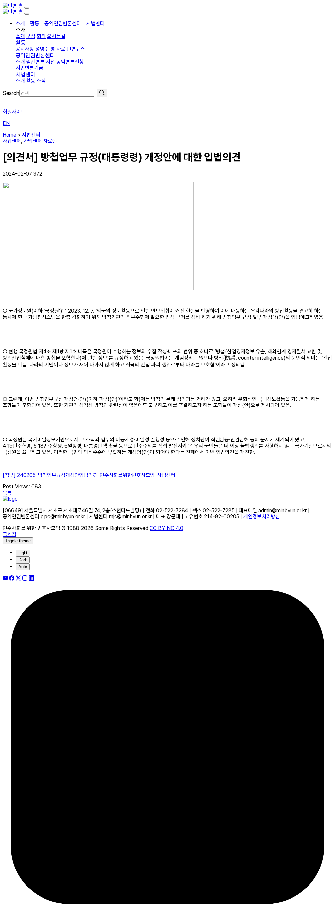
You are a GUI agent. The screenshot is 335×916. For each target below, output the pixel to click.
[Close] (26, 14)
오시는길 (56, 36)
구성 (30, 36)
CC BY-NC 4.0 (166, 528)
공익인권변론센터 (35, 55)
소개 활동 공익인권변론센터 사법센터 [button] (60, 23)
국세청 (9, 534)
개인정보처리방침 (261, 517)
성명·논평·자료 (50, 49)
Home (10, 135)
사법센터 (25, 74)
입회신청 (12, 100)
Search (11, 93)
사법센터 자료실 (40, 141)
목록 (7, 493)
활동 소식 (36, 81)
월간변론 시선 (40, 62)
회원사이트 (14, 112)
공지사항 (25, 49)
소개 (20, 36)
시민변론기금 (29, 68)
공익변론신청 (70, 62)
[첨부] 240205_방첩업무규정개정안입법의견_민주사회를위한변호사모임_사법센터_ (90, 475)
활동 (21, 42)
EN (6, 123)
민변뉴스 (76, 49)
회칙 (41, 36)
